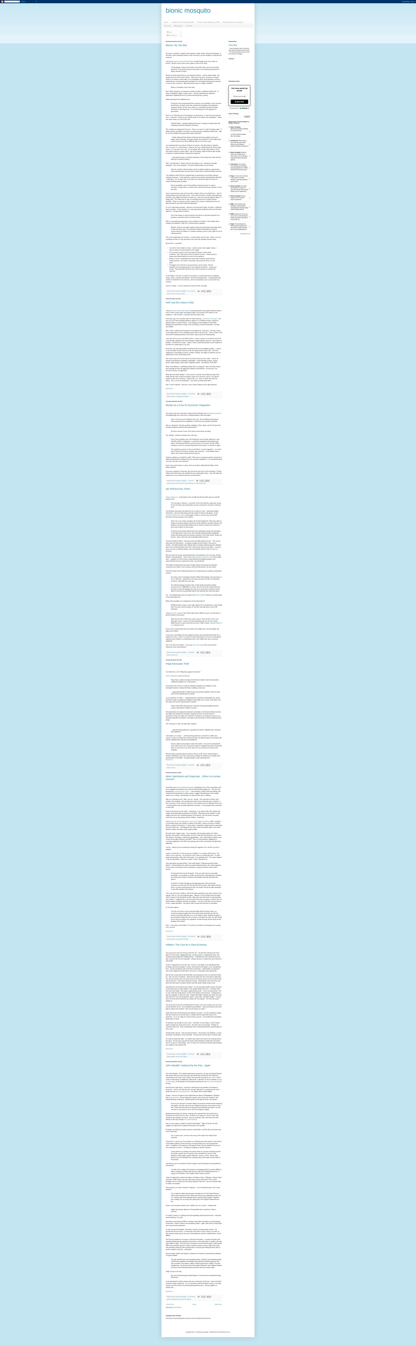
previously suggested (176, 613)
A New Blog (233, 45)
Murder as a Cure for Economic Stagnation (188, 405)
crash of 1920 (200, 595)
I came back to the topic (209, 318)
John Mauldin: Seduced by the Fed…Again (188, 1065)
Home (166, 22)
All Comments (172, 35)
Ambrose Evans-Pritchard (177, 483)
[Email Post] (198, 291)
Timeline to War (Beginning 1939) (208, 22)
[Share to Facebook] (208, 291)
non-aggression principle (182, 396)
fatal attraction (174, 1097)
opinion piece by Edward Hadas (183, 61)
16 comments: (192, 393)
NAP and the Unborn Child (180, 302)
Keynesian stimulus (213, 413)
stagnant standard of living (204, 557)
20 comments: (192, 936)
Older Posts (218, 1304)
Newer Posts (170, 1304)
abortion (173, 396)
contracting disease (183, 1091)
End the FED (174, 293)
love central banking (190, 1119)
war (195, 483)
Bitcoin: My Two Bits (176, 45)
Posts (170, 32)
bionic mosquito (188, 10)
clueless (213, 1077)
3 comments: (191, 1054)
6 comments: (191, 765)
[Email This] (202, 291)
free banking (181, 293)
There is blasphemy (172, 676)
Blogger (228, 1332)
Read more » (169, 388)
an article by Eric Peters (181, 791)
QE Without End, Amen (178, 489)
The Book (189, 26)
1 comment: (191, 480)
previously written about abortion (180, 310)
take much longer (198, 645)
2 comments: (191, 652)
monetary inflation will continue (175, 515)
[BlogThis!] (204, 291)
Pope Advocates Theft (177, 663)
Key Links (167, 26)
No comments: (192, 291)
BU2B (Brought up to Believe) (233, 22)
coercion (173, 767)
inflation (185, 1056)
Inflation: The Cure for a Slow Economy (186, 944)
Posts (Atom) (177, 1307)
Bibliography (178, 26)
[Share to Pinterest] (210, 291)
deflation (173, 1056)
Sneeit (248, 233)
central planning (189, 483)
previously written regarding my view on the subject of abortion (189, 821)
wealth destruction (201, 483)
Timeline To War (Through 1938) (182, 22)
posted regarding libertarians (185, 787)
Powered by (234, 108)
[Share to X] (206, 291)
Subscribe (239, 102)
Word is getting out (172, 497)
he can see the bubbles (214, 1081)
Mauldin (189, 1299)
